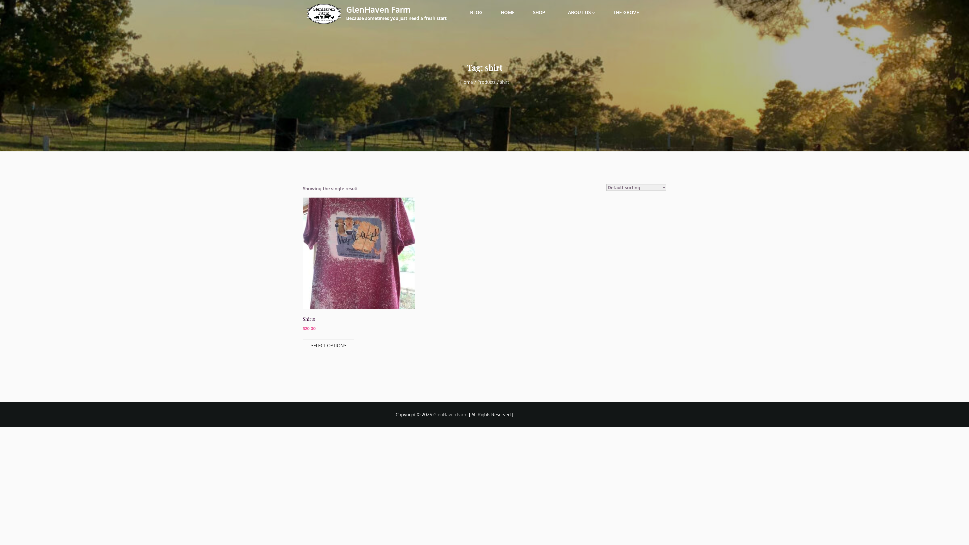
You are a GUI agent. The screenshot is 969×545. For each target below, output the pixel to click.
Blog (476, 12)
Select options (328, 345)
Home (508, 12)
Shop (539, 12)
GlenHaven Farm (378, 9)
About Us (579, 12)
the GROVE (626, 12)
